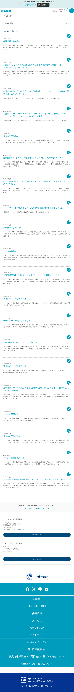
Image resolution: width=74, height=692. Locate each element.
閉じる (72, 3)
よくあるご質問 (37, 606)
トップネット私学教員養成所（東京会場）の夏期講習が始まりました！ (34, 208)
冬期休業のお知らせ (12, 41)
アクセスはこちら (37, 534)
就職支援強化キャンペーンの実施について (21, 342)
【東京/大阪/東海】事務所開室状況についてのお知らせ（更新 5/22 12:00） (35, 479)
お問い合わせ (37, 628)
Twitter (33, 589)
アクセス (37, 620)
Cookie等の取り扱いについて (37, 663)
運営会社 (37, 599)
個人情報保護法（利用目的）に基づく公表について (37, 656)
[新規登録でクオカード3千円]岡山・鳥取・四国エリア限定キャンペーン (34, 158)
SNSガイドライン (37, 642)
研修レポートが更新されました (16, 299)
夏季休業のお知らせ (12, 228)
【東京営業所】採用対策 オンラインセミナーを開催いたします (31, 275)
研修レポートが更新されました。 (17, 366)
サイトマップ (37, 635)
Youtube (46, 589)
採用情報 (37, 613)
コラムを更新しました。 (14, 136)
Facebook (27, 589)
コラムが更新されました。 (14, 414)
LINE (40, 589)
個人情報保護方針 (37, 649)
